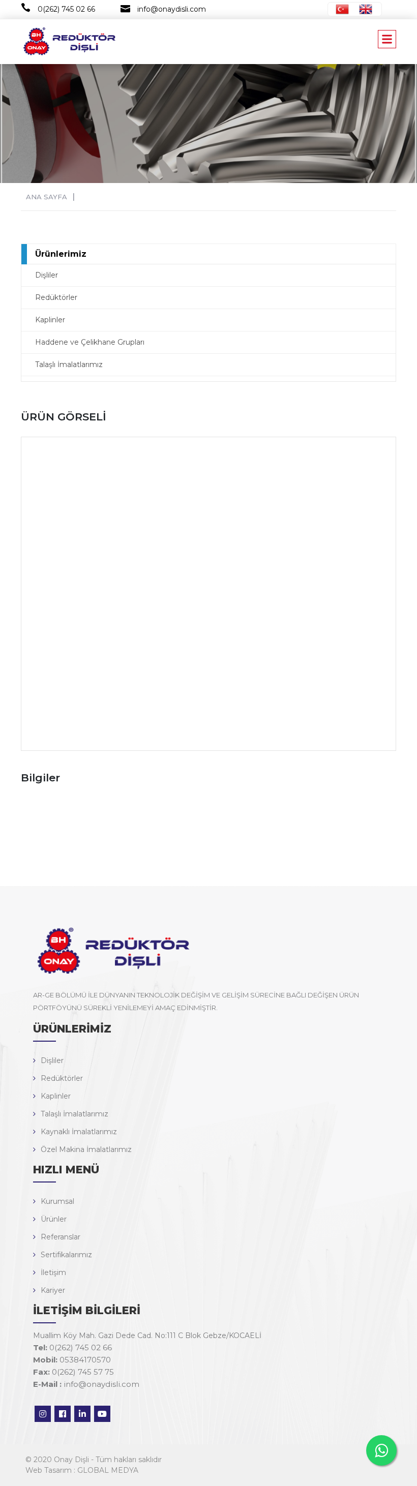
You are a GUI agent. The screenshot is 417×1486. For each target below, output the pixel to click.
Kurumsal (57, 1201)
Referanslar (60, 1236)
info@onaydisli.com (171, 9)
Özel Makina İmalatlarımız (86, 1149)
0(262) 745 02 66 (66, 9)
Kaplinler (50, 319)
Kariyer (53, 1290)
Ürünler (54, 1219)
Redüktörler (56, 297)
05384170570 (72, 1359)
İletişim (53, 1272)
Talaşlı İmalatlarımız (69, 364)
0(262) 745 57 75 (73, 1372)
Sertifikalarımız (66, 1254)
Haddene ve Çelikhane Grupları (89, 342)
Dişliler (46, 275)
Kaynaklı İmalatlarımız (79, 1131)
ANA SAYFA (46, 197)
